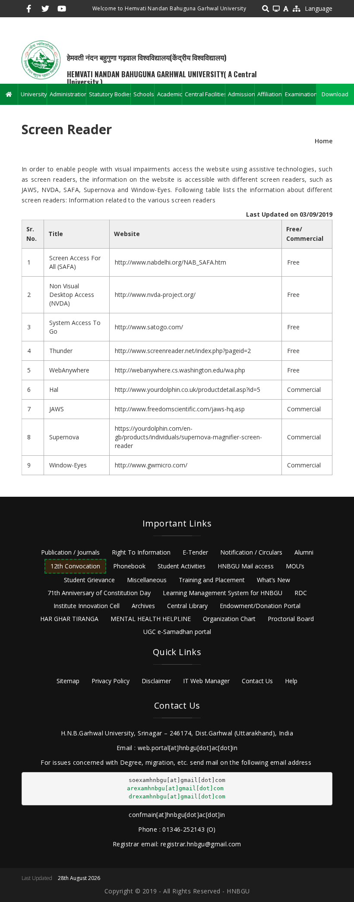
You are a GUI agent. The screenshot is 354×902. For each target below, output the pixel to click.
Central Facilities (205, 94)
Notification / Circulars (251, 552)
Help (291, 681)
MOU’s (295, 566)
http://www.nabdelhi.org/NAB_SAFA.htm (170, 262)
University (34, 94)
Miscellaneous (147, 580)
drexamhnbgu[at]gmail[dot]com (177, 796)
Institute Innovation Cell (87, 606)
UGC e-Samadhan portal (177, 632)
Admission (241, 94)
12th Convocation (75, 566)
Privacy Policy (111, 681)
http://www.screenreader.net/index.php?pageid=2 (183, 351)
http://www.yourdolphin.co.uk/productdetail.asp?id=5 (187, 389)
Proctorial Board (291, 619)
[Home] (41, 59)
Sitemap (68, 681)
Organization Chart (229, 619)
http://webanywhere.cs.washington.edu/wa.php (180, 370)
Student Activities (181, 566)
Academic (169, 94)
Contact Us (257, 681)
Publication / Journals (70, 552)
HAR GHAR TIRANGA (69, 619)
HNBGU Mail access (246, 566)
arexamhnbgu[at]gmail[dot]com (175, 788)
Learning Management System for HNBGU (222, 593)
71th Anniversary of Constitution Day (99, 593)
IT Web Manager (206, 681)
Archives (143, 606)
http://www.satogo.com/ (149, 327)
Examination (300, 94)
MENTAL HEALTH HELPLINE (151, 619)
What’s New (273, 580)
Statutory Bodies (109, 94)
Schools (143, 94)
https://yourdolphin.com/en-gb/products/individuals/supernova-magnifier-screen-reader (188, 437)
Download (335, 94)
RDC (300, 593)
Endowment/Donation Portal (260, 606)
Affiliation (269, 94)
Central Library (187, 606)
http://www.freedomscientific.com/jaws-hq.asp (180, 409)
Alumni (303, 552)
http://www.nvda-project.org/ (155, 294)
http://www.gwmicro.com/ (151, 465)
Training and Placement (212, 580)
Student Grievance (89, 580)
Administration (68, 94)
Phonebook (129, 566)
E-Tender (195, 552)
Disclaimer (156, 681)
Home (323, 141)
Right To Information (141, 552)
